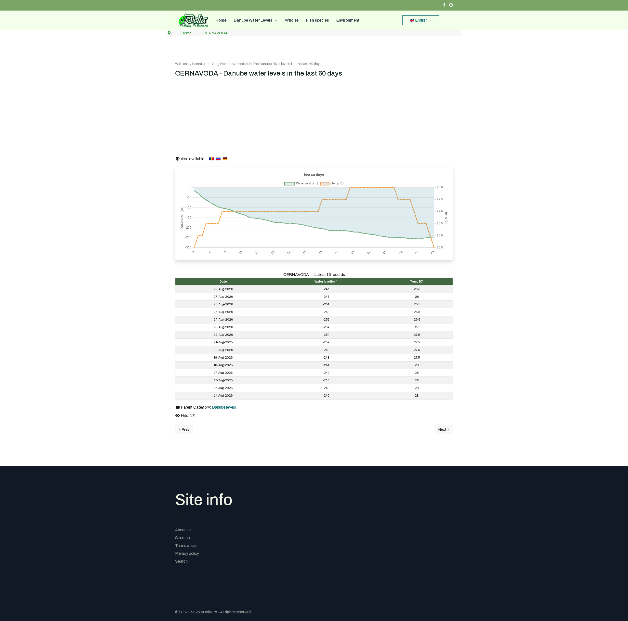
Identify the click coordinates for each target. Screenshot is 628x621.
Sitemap (182, 538)
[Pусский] (218, 158)
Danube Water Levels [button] (253, 20)
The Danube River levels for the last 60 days (287, 64)
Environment (347, 20)
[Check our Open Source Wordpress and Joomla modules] (451, 5)
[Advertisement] (314, 119)
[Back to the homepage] (191, 20)
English (421, 20)
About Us (183, 530)
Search (181, 561)
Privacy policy (187, 553)
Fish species (317, 20)
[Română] (211, 158)
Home (221, 20)
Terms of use (186, 545)
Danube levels (224, 407)
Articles (292, 20)
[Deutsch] (225, 158)
